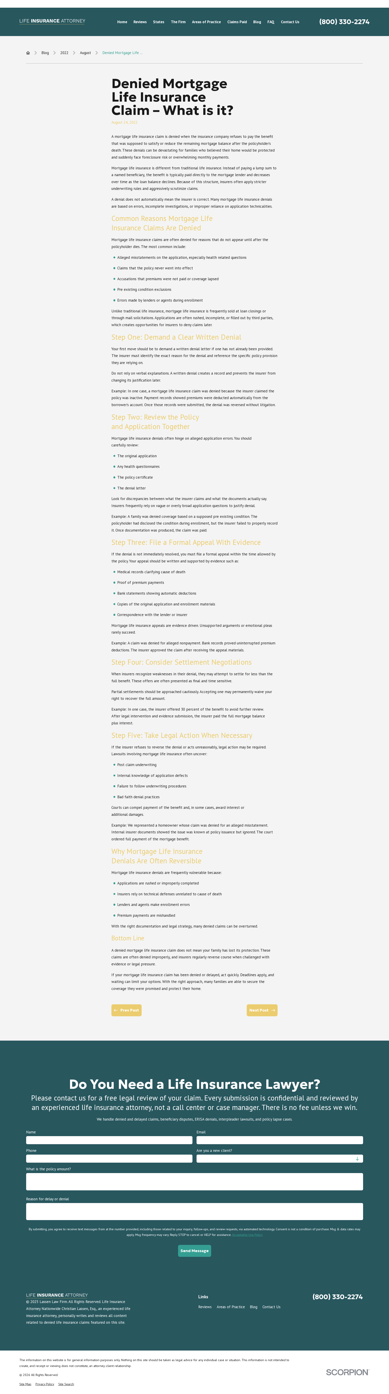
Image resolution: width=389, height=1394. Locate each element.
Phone (31, 1150)
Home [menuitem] (122, 21)
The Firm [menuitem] (178, 21)
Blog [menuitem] (257, 21)
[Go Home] (28, 53)
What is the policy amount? (48, 1169)
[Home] (52, 21)
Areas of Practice (231, 1306)
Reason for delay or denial (47, 1198)
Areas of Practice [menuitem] (206, 21)
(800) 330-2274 (344, 21)
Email (201, 1132)
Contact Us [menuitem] (290, 21)
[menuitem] (25, 1384)
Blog (253, 1306)
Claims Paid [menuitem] (237, 21)
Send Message (194, 1250)
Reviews (205, 1306)
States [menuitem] (158, 21)
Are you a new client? (214, 1150)
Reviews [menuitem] (140, 21)
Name (31, 1132)
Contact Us (271, 1306)
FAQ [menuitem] (270, 21)
